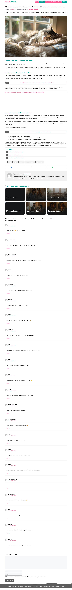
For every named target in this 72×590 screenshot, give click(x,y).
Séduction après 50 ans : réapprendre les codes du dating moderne (13, 211)
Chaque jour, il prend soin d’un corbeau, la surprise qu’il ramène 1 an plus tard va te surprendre (24, 92)
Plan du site (30, 586)
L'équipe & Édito (17, 586)
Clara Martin (28, 174)
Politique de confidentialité (59, 586)
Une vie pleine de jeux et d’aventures (16, 155)
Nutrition (54, 1)
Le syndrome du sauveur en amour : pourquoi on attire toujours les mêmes (35, 197)
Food (46, 1)
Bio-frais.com (41, 586)
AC (51, 586)
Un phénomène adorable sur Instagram (16, 152)
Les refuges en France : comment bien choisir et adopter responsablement (56, 211)
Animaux (64, 1)
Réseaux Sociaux (39, 162)
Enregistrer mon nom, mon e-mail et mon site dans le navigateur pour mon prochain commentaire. (26, 576)
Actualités (42, 1)
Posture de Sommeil (30, 162)
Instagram (15, 162)
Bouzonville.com (47, 586)
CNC (53, 586)
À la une (37, 1)
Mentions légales (24, 586)
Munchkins (21, 162)
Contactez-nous (35, 586)
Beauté (50, 1)
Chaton (9, 162)
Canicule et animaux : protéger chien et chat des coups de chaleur (55, 197)
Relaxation (60, 1)
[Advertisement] (36, 102)
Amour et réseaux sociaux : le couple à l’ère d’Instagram (11, 197)
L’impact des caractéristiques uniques (16, 157)
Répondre (8, 233)
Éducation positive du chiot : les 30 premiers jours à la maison (33, 211)
